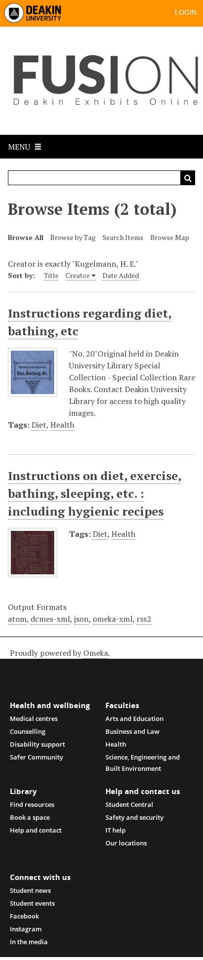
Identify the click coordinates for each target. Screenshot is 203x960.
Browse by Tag (73, 237)
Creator (78, 275)
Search (187, 177)
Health (62, 424)
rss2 (143, 618)
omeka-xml (113, 618)
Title (51, 275)
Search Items (122, 237)
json (81, 618)
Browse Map (169, 237)
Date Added (120, 275)
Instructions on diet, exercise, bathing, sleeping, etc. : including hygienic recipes (94, 493)
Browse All (25, 237)
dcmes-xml (50, 618)
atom (17, 618)
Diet (39, 424)
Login (186, 12)
